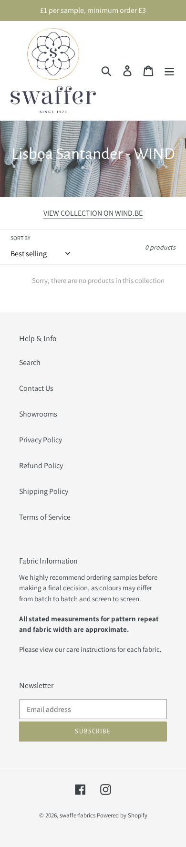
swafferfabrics (77, 815)
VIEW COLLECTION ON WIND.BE (93, 213)
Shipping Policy (43, 491)
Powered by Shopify (122, 815)
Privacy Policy (40, 440)
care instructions (91, 649)
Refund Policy (41, 465)
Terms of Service (45, 517)
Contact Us (36, 388)
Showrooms (38, 414)
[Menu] (169, 71)
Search (30, 362)
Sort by (20, 237)
